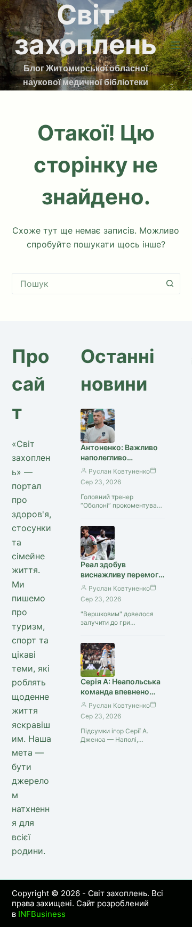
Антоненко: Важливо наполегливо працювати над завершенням (119, 462)
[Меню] (175, 45)
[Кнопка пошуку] (169, 284)
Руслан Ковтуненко (119, 471)
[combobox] (86, 283)
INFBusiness (42, 914)
